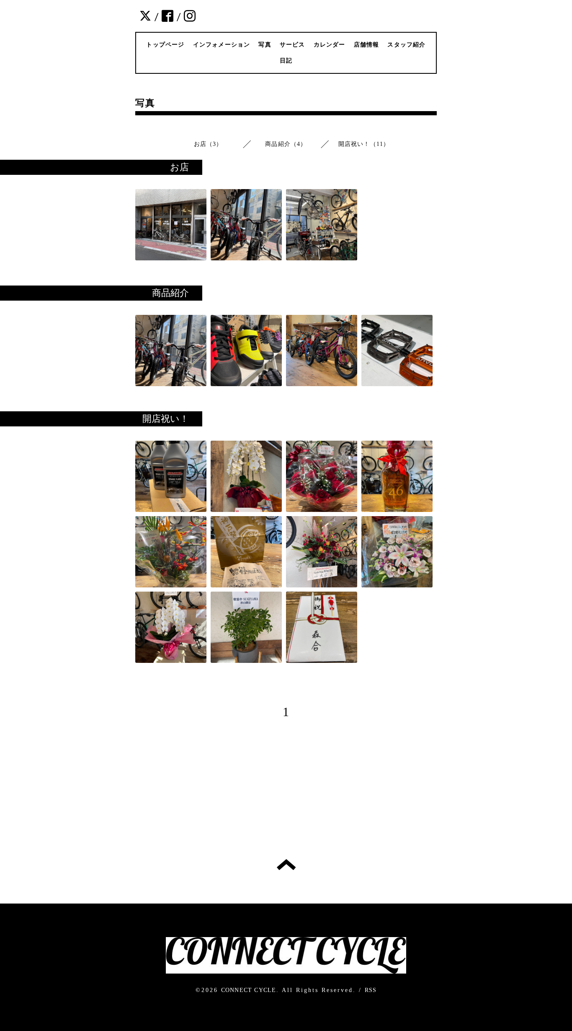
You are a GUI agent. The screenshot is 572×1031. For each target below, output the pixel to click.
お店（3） (208, 144)
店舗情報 (366, 45)
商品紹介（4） (286, 144)
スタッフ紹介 (406, 45)
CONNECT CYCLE (248, 990)
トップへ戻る (286, 864)
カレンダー (329, 45)
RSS (371, 990)
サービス (292, 45)
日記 (286, 60)
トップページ (165, 45)
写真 (264, 45)
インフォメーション (221, 45)
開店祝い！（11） (364, 144)
